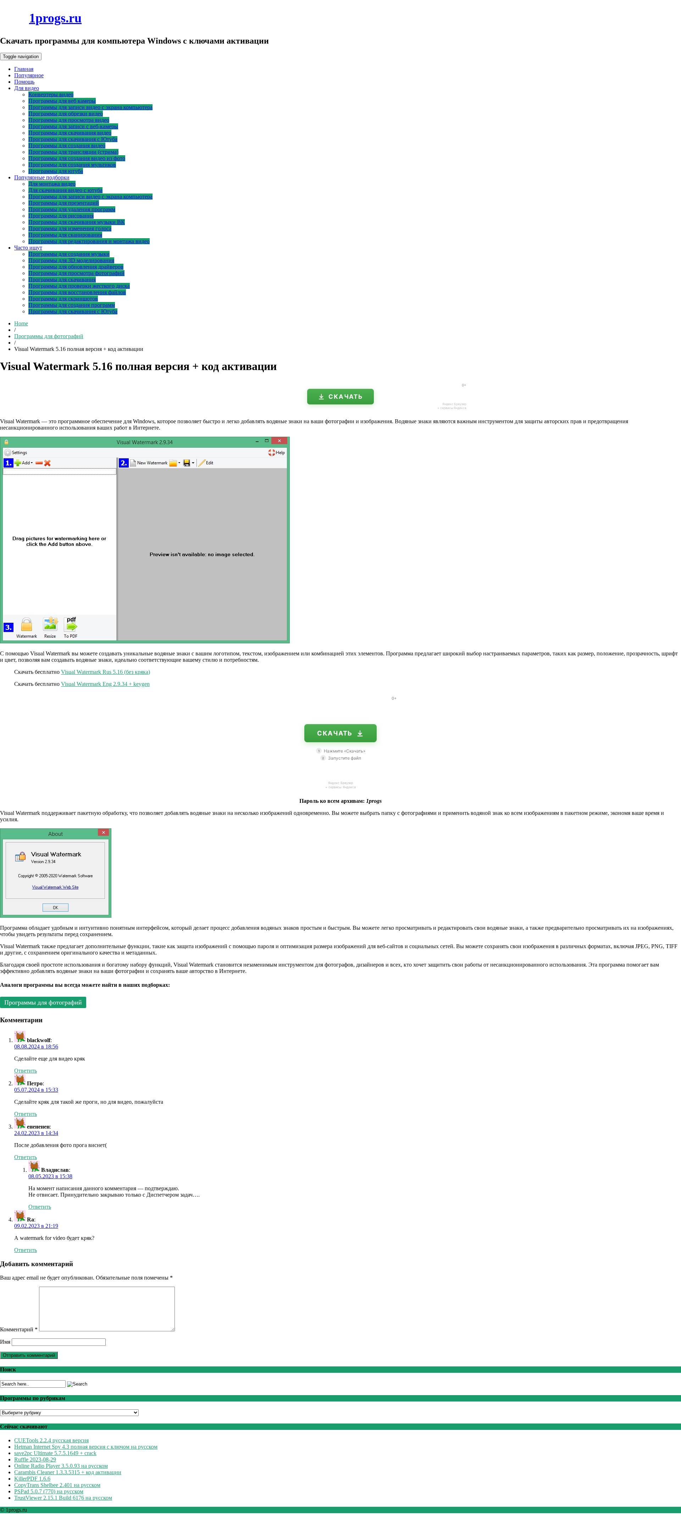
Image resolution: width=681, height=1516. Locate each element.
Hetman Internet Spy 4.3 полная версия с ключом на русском (85, 1447)
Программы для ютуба (55, 171)
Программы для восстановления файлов (77, 292)
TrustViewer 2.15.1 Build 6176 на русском (63, 1498)
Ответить (25, 1071)
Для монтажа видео (52, 184)
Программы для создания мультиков (72, 165)
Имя (5, 1342)
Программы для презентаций (63, 203)
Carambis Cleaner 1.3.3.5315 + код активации (67, 1472)
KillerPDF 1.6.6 (32, 1479)
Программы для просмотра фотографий (76, 273)
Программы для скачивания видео (69, 133)
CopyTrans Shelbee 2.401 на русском (57, 1485)
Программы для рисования (61, 216)
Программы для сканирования (65, 235)
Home (21, 323)
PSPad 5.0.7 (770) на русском (48, 1491)
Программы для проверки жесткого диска (79, 286)
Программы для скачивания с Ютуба (72, 139)
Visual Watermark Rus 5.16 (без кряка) (105, 672)
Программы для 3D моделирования (71, 260)
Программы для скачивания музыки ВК (76, 222)
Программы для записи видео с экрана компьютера (90, 107)
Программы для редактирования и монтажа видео (89, 241)
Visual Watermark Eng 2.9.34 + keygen (105, 684)
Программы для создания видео (66, 145)
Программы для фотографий (48, 336)
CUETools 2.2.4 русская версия (51, 1440)
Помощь (24, 82)
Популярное (29, 75)
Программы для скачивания (62, 279)
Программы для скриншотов (63, 299)
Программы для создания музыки (69, 254)
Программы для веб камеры (62, 101)
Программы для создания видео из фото (76, 158)
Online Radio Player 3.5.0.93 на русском (61, 1466)
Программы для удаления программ (71, 209)
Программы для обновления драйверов (75, 267)
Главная (23, 69)
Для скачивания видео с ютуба (65, 190)
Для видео (26, 88)
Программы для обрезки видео (65, 114)
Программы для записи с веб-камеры (73, 126)
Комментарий (19, 1329)
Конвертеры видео (50, 94)
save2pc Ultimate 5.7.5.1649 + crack (55, 1453)
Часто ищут (28, 248)
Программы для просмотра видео (68, 120)
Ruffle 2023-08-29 (35, 1459)
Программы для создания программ (71, 305)
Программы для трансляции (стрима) (73, 152)
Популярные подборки (42, 177)
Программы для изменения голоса (69, 228)
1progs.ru (55, 18)
